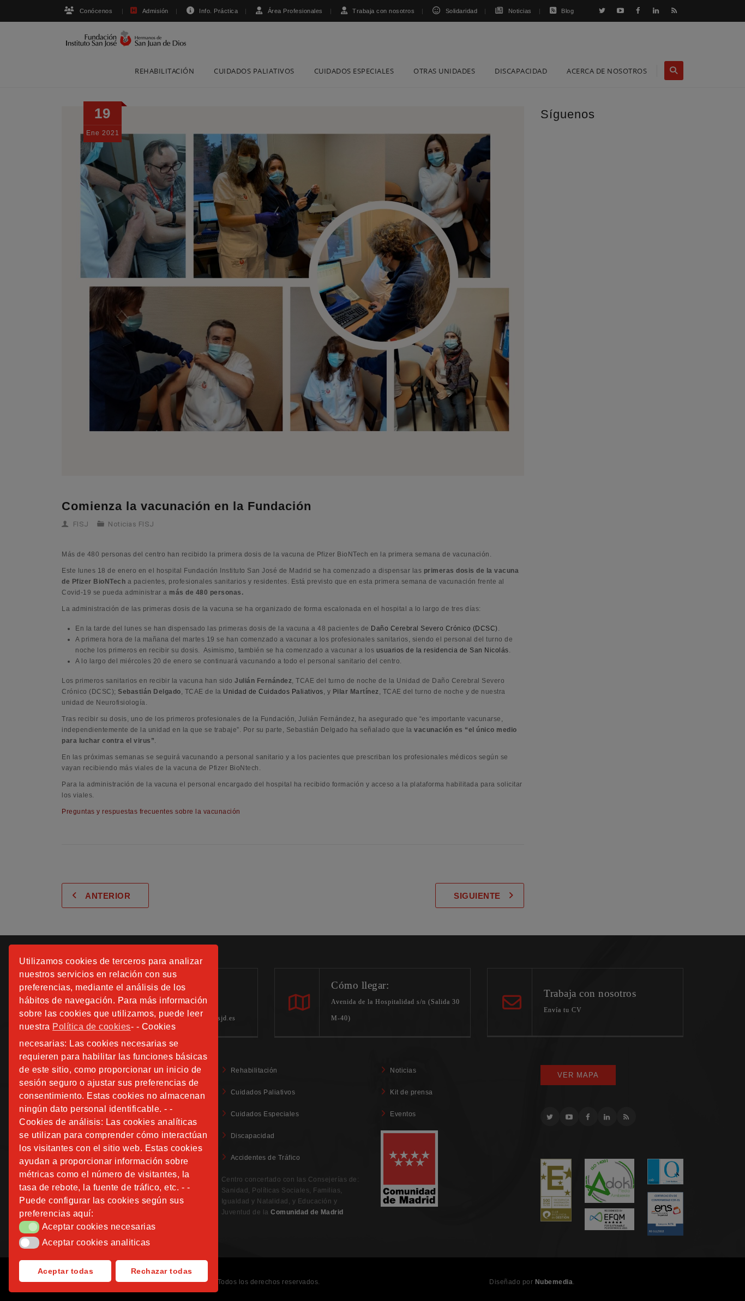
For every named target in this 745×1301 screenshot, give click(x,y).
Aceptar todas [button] (66, 1271)
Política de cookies (91, 1026)
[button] (29, 1227)
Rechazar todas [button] (162, 1271)
